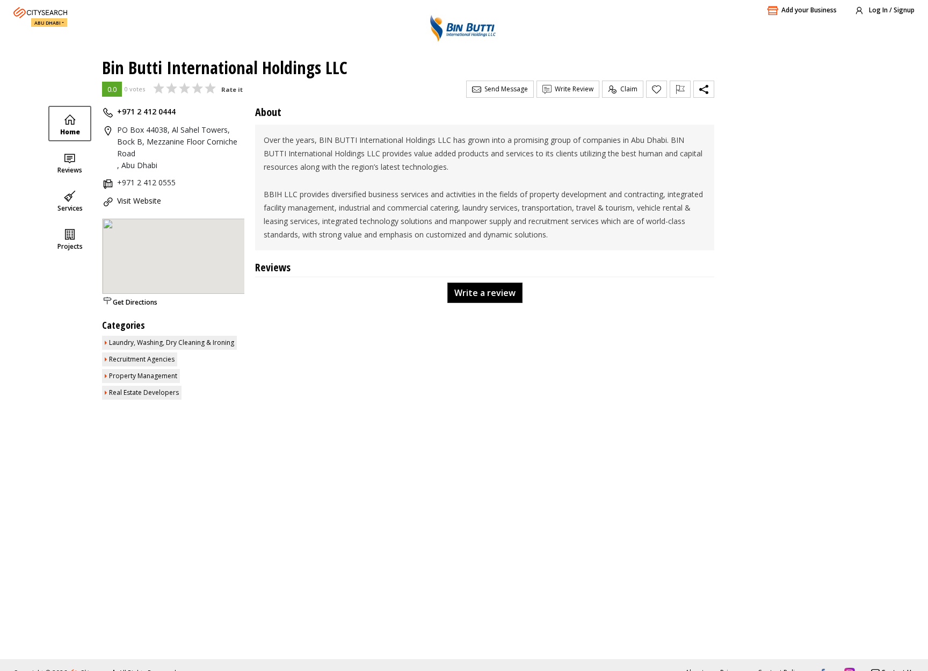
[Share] (703, 89)
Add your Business (809, 10)
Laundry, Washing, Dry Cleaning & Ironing (171, 342)
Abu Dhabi (47, 22)
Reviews (69, 170)
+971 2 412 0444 (146, 111)
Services (70, 208)
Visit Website (139, 201)
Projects (70, 246)
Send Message (504, 88)
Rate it (232, 89)
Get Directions (135, 302)
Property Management (143, 375)
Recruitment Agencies (142, 359)
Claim (627, 88)
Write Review (572, 88)
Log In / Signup (891, 10)
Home (70, 131)
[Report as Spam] (680, 89)
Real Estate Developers (144, 392)
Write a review (485, 293)
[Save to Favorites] (656, 89)
